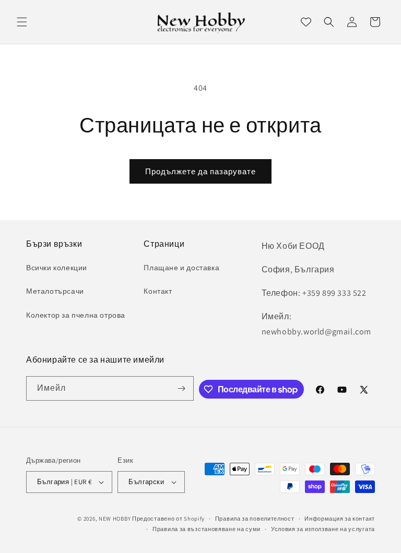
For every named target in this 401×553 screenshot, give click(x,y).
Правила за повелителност (254, 518)
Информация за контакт (339, 518)
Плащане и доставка (181, 267)
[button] (21, 21)
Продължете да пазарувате (200, 171)
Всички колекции (56, 267)
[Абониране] (181, 388)
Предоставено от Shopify (168, 518)
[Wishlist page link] (306, 22)
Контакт (158, 291)
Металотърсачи (55, 291)
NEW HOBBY (115, 518)
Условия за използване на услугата (323, 529)
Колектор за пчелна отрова (75, 315)
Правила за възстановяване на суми (206, 529)
